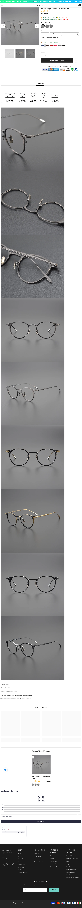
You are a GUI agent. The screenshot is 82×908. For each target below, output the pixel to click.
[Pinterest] (12, 864)
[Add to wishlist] (76, 61)
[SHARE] (79, 61)
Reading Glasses (55, 34)
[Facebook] (3, 864)
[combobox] (79, 816)
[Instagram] (7, 864)
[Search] (7, 5)
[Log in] (75, 5)
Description (40, 83)
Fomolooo (8, 903)
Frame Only (45, 34)
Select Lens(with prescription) (50, 37)
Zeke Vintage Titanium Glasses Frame (41, 777)
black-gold (35, 785)
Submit (54, 890)
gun (33, 785)
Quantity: (43, 52)
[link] (10, 739)
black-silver (38, 785)
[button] (3, 26)
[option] (20, 26)
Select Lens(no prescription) (70, 34)
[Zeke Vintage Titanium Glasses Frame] (41, 764)
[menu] (2, 5)
